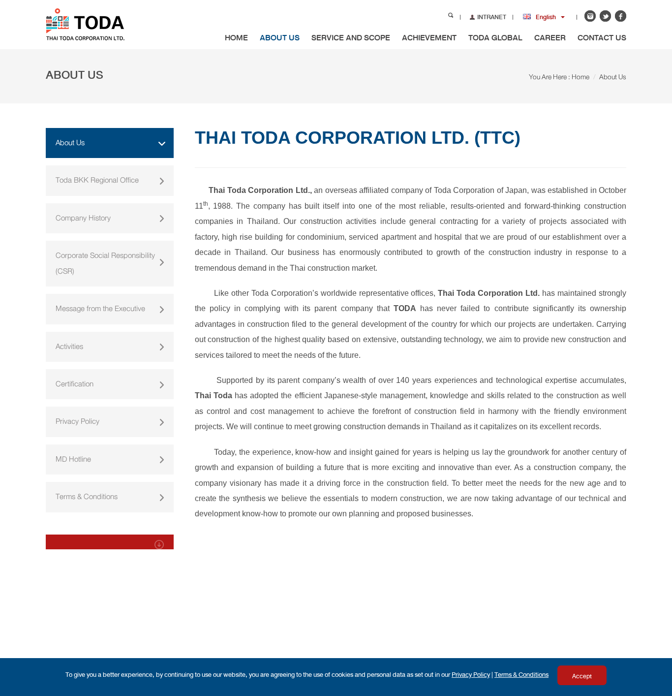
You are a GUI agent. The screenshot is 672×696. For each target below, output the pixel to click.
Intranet (491, 17)
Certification (74, 384)
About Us (280, 37)
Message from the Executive (100, 309)
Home (236, 37)
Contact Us (602, 37)
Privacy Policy (77, 421)
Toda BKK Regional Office (97, 180)
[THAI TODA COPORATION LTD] (101, 24)
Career (550, 37)
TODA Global (495, 37)
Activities (69, 346)
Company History (83, 218)
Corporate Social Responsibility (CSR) (105, 263)
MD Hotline (73, 459)
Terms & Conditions (87, 497)
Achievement (429, 37)
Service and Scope (350, 37)
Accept (582, 676)
